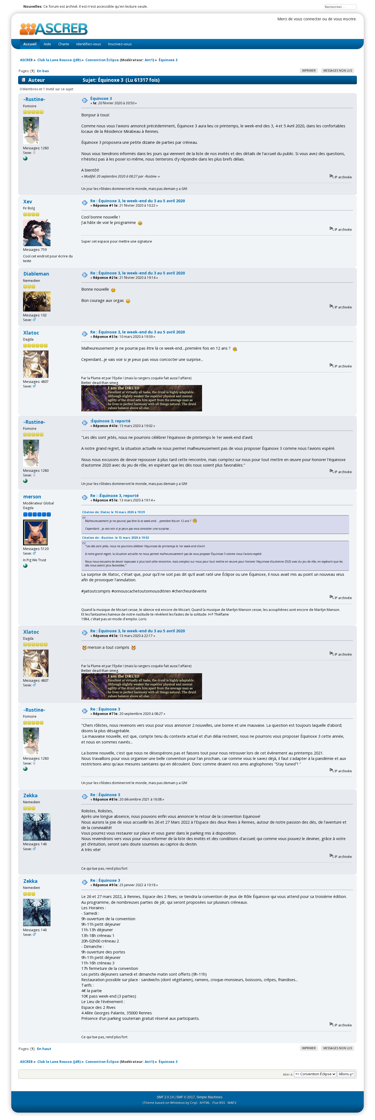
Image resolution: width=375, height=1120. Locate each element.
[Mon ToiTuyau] (25, 566)
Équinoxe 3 (101, 98)
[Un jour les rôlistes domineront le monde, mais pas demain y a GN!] (25, 159)
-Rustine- (34, 99)
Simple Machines (209, 1097)
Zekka (30, 795)
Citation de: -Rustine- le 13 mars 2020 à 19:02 (115, 538)
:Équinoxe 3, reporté (110, 420)
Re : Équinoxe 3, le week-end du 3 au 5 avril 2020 (137, 200)
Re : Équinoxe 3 (105, 709)
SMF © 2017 (185, 1097)
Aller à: (288, 1074)
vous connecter (307, 18)
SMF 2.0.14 (165, 1097)
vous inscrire (345, 18)
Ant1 (149, 60)
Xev (27, 201)
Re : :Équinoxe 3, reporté (114, 495)
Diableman (36, 274)
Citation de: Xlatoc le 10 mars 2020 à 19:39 (113, 512)
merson (32, 496)
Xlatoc (31, 333)
